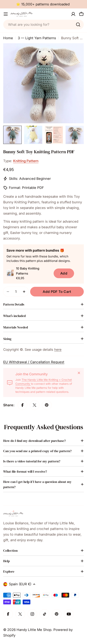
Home (8, 38)
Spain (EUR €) (20, 584)
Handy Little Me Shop (34, 630)
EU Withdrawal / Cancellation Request (33, 362)
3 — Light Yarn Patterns (37, 38)
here (58, 350)
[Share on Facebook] (22, 405)
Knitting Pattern (25, 161)
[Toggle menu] (5, 14)
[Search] (78, 24)
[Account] (73, 14)
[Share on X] (34, 405)
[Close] (79, 373)
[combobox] (43, 24)
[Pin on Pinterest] (47, 405)
